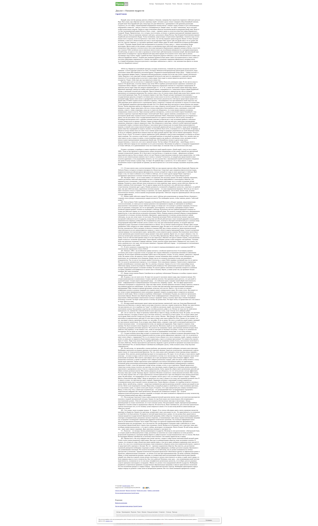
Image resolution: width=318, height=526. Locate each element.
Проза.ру (174, 512)
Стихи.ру (168, 512)
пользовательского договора (182, 514)
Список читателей (120, 490)
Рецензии (168, 4)
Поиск (174, 4)
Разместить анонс (142, 490)
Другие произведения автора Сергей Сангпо (127, 493)
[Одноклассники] (145, 488)
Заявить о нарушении (153, 490)
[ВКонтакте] (143, 488)
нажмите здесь (109, 521)
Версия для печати (131, 490)
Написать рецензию (121, 503)
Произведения (159, 4)
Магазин (179, 4)
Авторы (151, 4)
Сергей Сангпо (121, 14)
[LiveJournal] (149, 488)
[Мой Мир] (147, 488)
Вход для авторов (196, 4)
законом (143, 515)
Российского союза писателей (155, 523)
